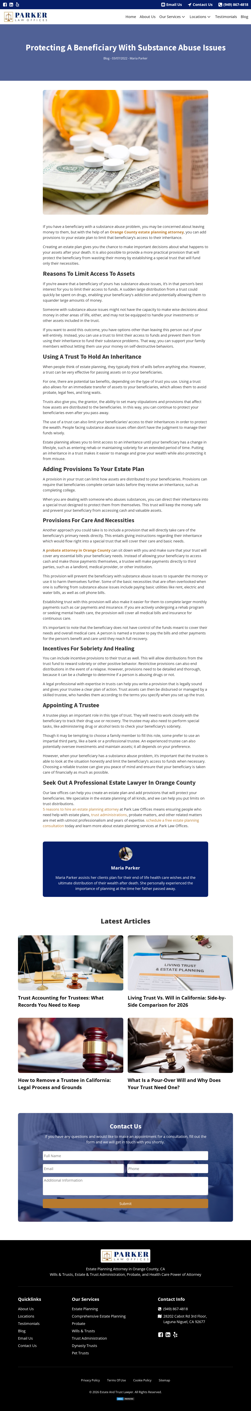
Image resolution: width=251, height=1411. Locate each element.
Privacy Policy (90, 1380)
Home (131, 16)
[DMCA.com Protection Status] (125, 1400)
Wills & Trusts (83, 1330)
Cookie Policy (142, 1380)
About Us (148, 16)
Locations (198, 16)
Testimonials (226, 16)
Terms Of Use (116, 1380)
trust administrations (109, 814)
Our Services (170, 16)
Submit (125, 1203)
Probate (78, 1323)
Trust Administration (89, 1338)
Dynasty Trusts (84, 1345)
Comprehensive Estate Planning (99, 1316)
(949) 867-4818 (235, 4)
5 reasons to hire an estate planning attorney (81, 809)
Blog (244, 16)
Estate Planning (85, 1308)
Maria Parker (139, 58)
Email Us (174, 4)
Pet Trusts (80, 1352)
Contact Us (203, 4)
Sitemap (164, 1380)
